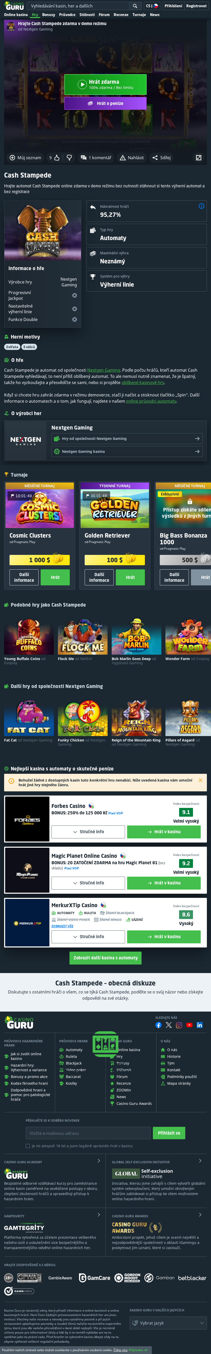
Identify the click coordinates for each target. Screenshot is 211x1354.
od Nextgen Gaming (35, 29)
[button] (161, 157)
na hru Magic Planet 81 (112, 863)
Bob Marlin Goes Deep (134, 661)
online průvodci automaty (151, 401)
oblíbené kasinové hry (142, 382)
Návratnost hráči (114, 206)
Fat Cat (28, 740)
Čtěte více (120, 1350)
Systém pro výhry (115, 276)
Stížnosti (87, 14)
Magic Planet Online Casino (84, 855)
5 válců (29, 347)
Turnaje (139, 14)
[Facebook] (158, 1025)
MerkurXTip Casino (75, 905)
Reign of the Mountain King (136, 742)
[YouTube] (189, 1025)
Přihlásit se (169, 1133)
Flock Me (75, 659)
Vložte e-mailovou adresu (49, 1129)
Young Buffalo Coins (25, 661)
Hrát (55, 577)
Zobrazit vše (62, 926)
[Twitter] (169, 1025)
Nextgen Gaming (103, 370)
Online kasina (16, 14)
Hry (35, 14)
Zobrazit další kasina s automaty (106, 958)
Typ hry (106, 229)
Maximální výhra (114, 252)
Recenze (121, 14)
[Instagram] (179, 1025)
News (155, 14)
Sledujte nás (166, 1018)
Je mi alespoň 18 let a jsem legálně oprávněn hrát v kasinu (82, 1145)
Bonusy (48, 14)
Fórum (104, 14)
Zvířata (12, 347)
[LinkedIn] (200, 1025)
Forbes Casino (69, 805)
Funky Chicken (81, 742)
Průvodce (67, 14)
